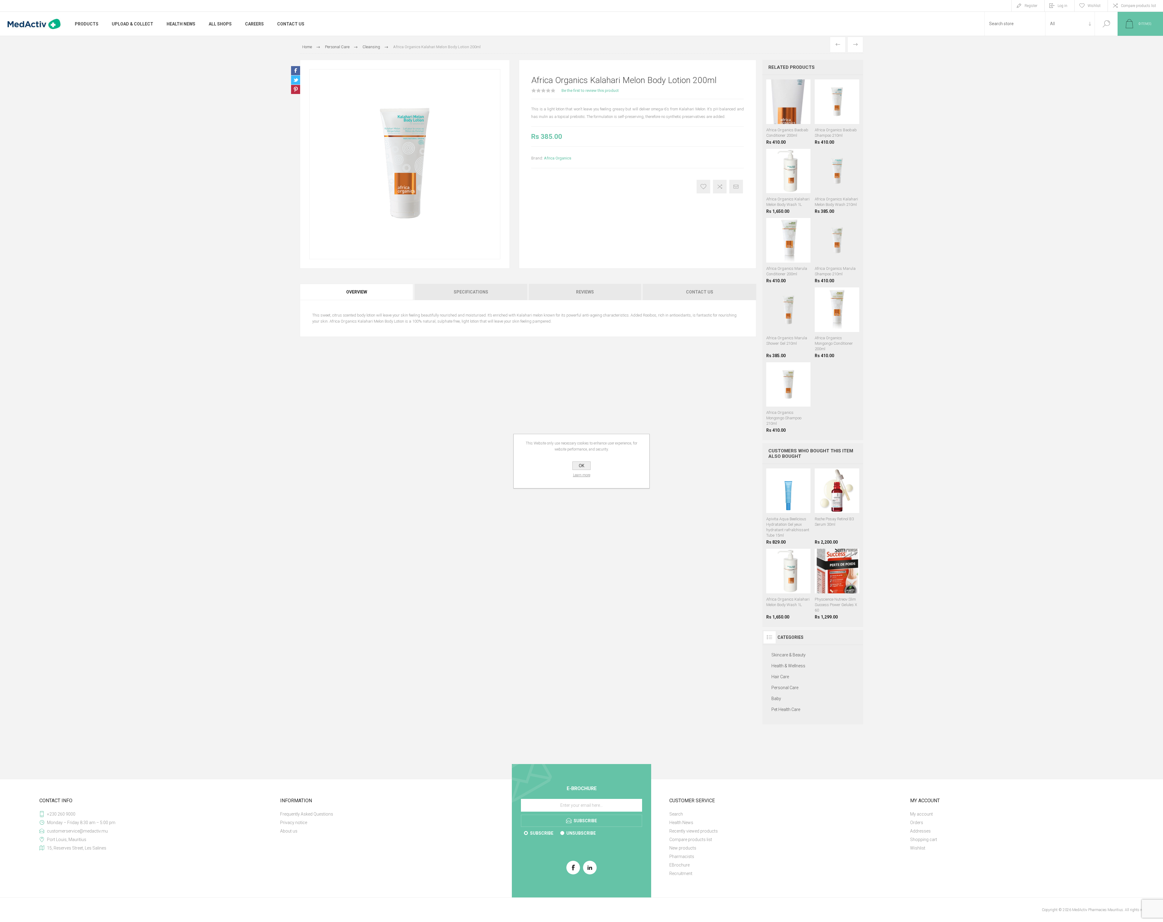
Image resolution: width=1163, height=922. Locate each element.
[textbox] (1015, 24)
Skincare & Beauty (788, 654)
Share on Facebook (295, 70)
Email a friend (736, 186)
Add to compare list (720, 186)
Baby (776, 698)
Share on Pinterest (295, 89)
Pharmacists (681, 856)
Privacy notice (293, 822)
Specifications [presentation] (471, 292)
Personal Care (784, 687)
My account (921, 814)
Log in (1062, 6)
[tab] (357, 292)
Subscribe (541, 833)
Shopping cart (923, 839)
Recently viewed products (693, 831)
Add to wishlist (703, 186)
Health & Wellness (788, 665)
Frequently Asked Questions (306, 814)
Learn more (581, 475)
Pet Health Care (785, 709)
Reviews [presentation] (585, 292)
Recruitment (680, 873)
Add (845, 503)
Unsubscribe (581, 833)
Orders (916, 822)
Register (1031, 6)
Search (1106, 24)
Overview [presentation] (356, 292)
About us (288, 831)
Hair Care (780, 676)
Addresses (920, 831)
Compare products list (1138, 6)
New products (682, 848)
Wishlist (917, 848)
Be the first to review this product (590, 90)
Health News (681, 822)
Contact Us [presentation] (699, 292)
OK (581, 465)
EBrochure (679, 865)
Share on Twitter (295, 80)
